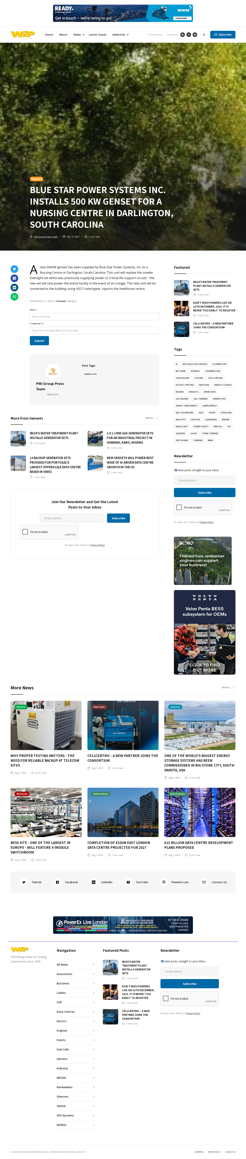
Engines (180, 392)
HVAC (201, 412)
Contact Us (172, 34)
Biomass (195, 371)
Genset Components (187, 405)
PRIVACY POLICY (214, 1152)
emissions (204, 385)
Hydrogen (226, 412)
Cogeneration (212, 371)
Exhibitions (210, 392)
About (63, 34)
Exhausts (194, 392)
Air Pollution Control (195, 364)
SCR (229, 426)
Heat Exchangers (185, 412)
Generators (90, 374)
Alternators (220, 364)
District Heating (185, 385)
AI (177, 364)
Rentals (218, 426)
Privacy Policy (156, 34)
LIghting (195, 419)
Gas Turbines (201, 398)
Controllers (182, 378)
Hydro (212, 412)
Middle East (182, 426)
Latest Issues (97, 34)
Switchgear (182, 440)
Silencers (180, 433)
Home (49, 34)
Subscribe (225, 34)
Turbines (198, 440)
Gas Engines (182, 398)
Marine (225, 419)
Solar (193, 433)
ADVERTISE (199, 1152)
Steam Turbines (210, 433)
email (33, 310)
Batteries (181, 371)
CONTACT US (230, 1152)
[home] (22, 35)
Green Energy (210, 405)
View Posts (53, 394)
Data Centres (215, 378)
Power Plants (201, 426)
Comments (37, 323)
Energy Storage (223, 385)
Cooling (198, 378)
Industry (181, 419)
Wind (210, 440)
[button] (78, 34)
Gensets (36, 178)
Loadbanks (211, 419)
